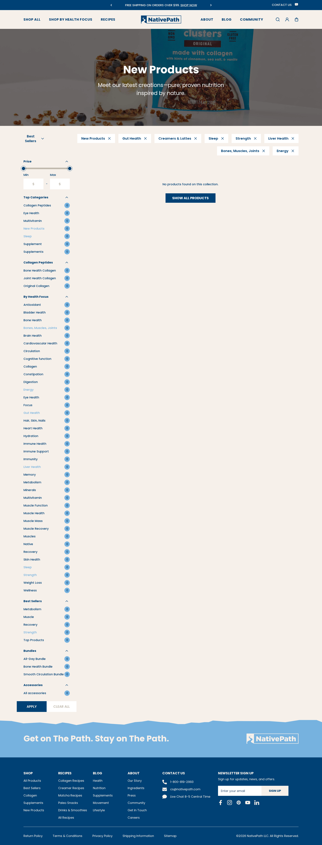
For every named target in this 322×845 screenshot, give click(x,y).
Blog (227, 19)
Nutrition (99, 788)
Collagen (30, 795)
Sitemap (170, 836)
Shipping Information (138, 836)
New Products (33, 810)
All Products (32, 781)
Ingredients (136, 788)
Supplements (33, 803)
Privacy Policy (102, 836)
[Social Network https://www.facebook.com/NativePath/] (220, 802)
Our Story (135, 781)
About (207, 19)
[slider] (23, 168)
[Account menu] (287, 19)
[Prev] (111, 5)
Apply (32, 706)
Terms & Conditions (67, 836)
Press (132, 795)
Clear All (61, 706)
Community (251, 19)
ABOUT (134, 773)
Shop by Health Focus (70, 19)
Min (26, 175)
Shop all (32, 19)
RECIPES (65, 773)
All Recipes (66, 817)
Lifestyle (99, 810)
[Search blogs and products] (278, 19)
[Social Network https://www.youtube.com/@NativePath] (247, 802)
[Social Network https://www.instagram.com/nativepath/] (229, 802)
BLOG (97, 773)
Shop (28, 773)
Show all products (190, 198)
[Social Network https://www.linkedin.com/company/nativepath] (256, 802)
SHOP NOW (185, 5)
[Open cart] (296, 19)
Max (53, 175)
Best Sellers (32, 788)
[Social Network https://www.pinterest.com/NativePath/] (238, 802)
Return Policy (33, 836)
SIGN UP (275, 791)
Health (97, 781)
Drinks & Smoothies (72, 810)
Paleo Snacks (68, 803)
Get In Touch (137, 810)
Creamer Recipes (71, 788)
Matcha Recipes (70, 795)
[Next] (211, 5)
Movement (101, 803)
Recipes (108, 19)
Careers (134, 817)
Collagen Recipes (71, 781)
